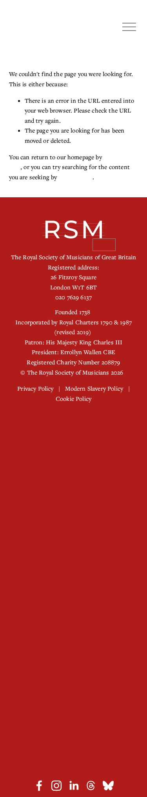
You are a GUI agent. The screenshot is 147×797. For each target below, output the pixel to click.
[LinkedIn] (73, 785)
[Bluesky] (108, 785)
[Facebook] (39, 785)
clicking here (76, 177)
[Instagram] (56, 785)
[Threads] (90, 785)
